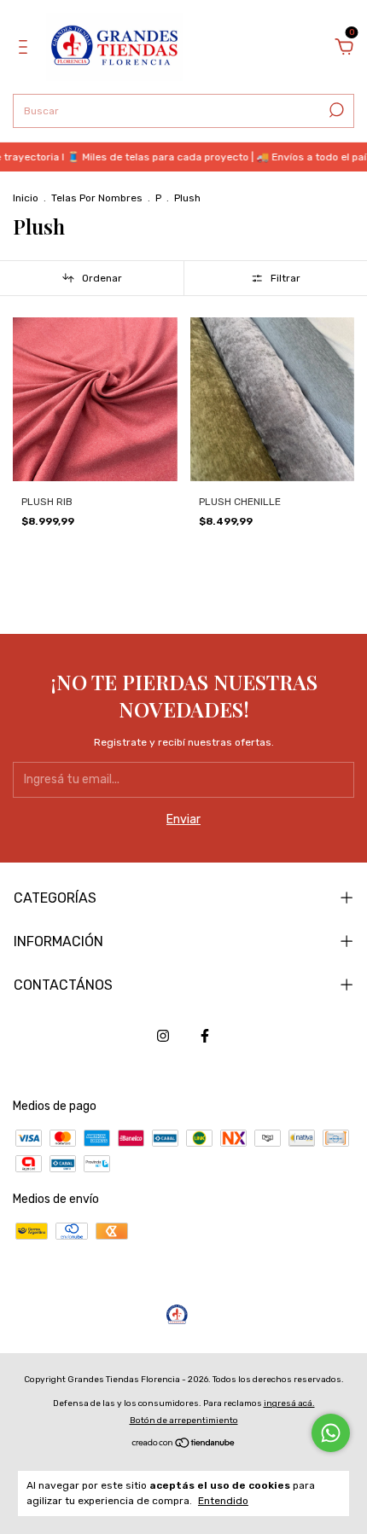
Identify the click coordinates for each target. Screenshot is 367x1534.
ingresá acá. (289, 1403)
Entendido (223, 1501)
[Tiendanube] (184, 1445)
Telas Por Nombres (97, 198)
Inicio (25, 198)
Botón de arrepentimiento (184, 1420)
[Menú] (26, 49)
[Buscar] (335, 110)
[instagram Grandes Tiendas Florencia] (163, 1036)
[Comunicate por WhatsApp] (331, 1433)
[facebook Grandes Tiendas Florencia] (205, 1036)
